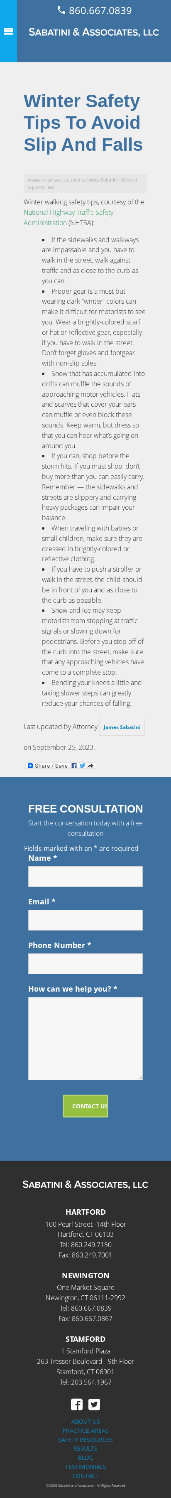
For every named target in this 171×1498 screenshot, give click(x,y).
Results (85, 1448)
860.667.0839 (99, 10)
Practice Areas (86, 1430)
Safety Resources (85, 1440)
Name (42, 858)
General (129, 180)
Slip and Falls (41, 187)
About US (85, 1421)
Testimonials (85, 1467)
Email (42, 901)
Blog (85, 1457)
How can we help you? (72, 989)
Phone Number (59, 945)
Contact (85, 1476)
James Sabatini (102, 180)
